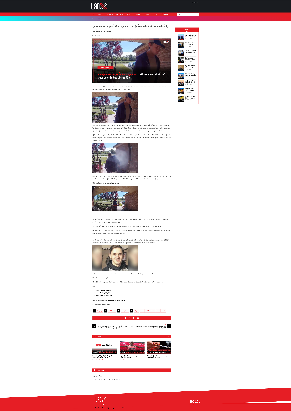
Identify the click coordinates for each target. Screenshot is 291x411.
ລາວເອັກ (163, 311)
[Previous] (166, 336)
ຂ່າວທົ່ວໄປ (96, 360)
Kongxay (99, 311)
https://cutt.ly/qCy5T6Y (103, 290)
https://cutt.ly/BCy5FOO (103, 296)
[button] (190, 3)
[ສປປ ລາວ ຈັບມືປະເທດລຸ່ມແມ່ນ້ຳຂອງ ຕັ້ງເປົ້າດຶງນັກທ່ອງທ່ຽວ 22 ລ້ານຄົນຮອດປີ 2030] (181, 37)
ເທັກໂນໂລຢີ (101, 360)
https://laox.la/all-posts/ (116, 301)
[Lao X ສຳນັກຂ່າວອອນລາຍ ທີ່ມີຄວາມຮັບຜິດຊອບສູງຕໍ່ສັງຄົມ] (99, 6)
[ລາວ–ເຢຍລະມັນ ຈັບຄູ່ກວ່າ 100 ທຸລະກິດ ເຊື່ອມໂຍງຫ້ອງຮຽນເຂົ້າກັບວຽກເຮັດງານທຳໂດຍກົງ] (181, 45)
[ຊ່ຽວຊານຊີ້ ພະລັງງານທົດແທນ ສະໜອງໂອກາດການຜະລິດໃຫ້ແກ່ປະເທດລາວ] (181, 68)
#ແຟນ (142, 311)
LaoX (152, 311)
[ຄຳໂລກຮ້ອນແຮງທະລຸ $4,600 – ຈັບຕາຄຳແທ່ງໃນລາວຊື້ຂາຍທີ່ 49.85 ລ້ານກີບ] (181, 99)
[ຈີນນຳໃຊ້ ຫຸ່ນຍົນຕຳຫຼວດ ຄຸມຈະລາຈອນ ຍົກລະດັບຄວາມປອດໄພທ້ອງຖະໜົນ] (181, 60)
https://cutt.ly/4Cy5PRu (111, 183)
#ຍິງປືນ (136, 311)
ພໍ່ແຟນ (158, 311)
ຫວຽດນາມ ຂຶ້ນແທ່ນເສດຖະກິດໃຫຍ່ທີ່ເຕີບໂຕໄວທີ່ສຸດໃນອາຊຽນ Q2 (190, 90)
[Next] (168, 336)
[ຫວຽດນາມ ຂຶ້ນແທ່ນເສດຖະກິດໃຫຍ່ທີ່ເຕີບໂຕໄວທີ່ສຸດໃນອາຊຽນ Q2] (181, 91)
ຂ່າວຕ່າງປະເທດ (125, 311)
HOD (147, 311)
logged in (104, 379)
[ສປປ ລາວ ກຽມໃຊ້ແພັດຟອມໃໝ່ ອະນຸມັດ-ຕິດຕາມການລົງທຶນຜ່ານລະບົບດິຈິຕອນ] (181, 76)
